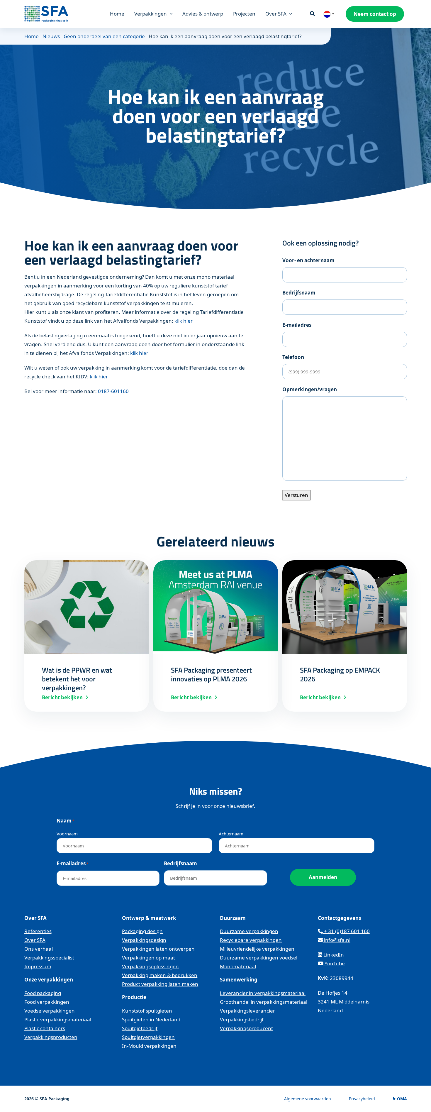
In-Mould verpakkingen (149, 1045)
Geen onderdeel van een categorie (104, 36)
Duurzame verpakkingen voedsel (258, 957)
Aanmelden (323, 877)
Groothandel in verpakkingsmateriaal (263, 1001)
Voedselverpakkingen (49, 1010)
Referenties (38, 931)
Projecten (244, 13)
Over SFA (275, 13)
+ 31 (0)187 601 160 (346, 931)
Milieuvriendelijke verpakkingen (257, 948)
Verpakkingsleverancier (247, 1010)
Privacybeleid (362, 1098)
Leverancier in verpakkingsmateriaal (263, 993)
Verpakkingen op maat (148, 957)
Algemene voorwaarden (307, 1098)
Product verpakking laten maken (160, 984)
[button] (329, 14)
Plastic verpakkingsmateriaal (57, 1019)
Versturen (296, 495)
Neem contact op (375, 14)
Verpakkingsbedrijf (242, 1019)
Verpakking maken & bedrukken (159, 975)
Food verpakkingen (46, 1001)
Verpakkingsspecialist (49, 957)
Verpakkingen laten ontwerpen (158, 948)
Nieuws (51, 36)
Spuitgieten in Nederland (151, 1019)
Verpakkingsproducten (50, 1037)
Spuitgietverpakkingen (148, 1037)
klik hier (183, 320)
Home (117, 13)
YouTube (334, 963)
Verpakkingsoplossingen (150, 966)
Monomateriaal (238, 966)
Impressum (37, 966)
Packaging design (142, 931)
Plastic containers (44, 1028)
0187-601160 (113, 391)
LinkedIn (333, 954)
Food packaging (42, 993)
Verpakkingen (150, 13)
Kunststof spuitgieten (147, 1010)
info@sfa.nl (336, 940)
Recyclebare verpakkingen (251, 940)
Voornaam (67, 834)
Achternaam (231, 834)
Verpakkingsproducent (246, 1028)
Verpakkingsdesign (144, 940)
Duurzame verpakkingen (249, 931)
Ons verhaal (39, 948)
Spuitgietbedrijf (139, 1028)
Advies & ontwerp (202, 13)
